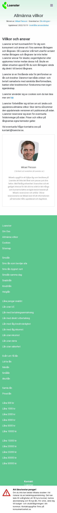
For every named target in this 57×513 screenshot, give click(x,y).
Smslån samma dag (12, 274)
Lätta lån (6, 361)
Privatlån (6, 393)
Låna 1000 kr (8, 408)
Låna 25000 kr (9, 452)
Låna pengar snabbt (12, 301)
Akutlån (6, 378)
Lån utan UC (8, 306)
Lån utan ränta (9, 341)
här (12, 97)
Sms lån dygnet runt (12, 269)
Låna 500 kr (8, 403)
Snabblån (7, 280)
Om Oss (6, 231)
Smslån (6, 257)
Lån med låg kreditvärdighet (16, 323)
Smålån (6, 373)
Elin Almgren (45, 21)
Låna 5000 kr (8, 425)
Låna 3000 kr (8, 420)
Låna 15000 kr (9, 440)
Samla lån (7, 388)
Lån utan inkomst (11, 335)
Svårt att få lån (10, 356)
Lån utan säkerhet (11, 346)
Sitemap (6, 248)
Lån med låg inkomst (12, 329)
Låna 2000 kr (8, 414)
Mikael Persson (21, 21)
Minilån (5, 367)
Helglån (6, 291)
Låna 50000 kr (9, 463)
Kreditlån (6, 286)
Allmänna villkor (10, 237)
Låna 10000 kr (9, 431)
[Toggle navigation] (52, 5)
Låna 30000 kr (9, 457)
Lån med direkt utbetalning (16, 318)
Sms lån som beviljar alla (14, 263)
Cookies (6, 242)
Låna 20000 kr (9, 446)
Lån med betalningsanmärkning (18, 312)
